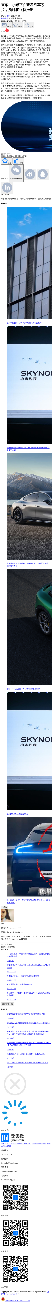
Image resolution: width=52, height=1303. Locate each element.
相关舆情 (5, 18)
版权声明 (12, 1143)
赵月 (9, 16)
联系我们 (27, 1143)
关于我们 (42, 1143)
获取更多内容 (7, 1004)
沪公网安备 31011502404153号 (17, 1300)
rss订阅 (8, 1146)
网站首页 (4, 1143)
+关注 (4, 907)
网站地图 (35, 1143)
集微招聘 (20, 1143)
